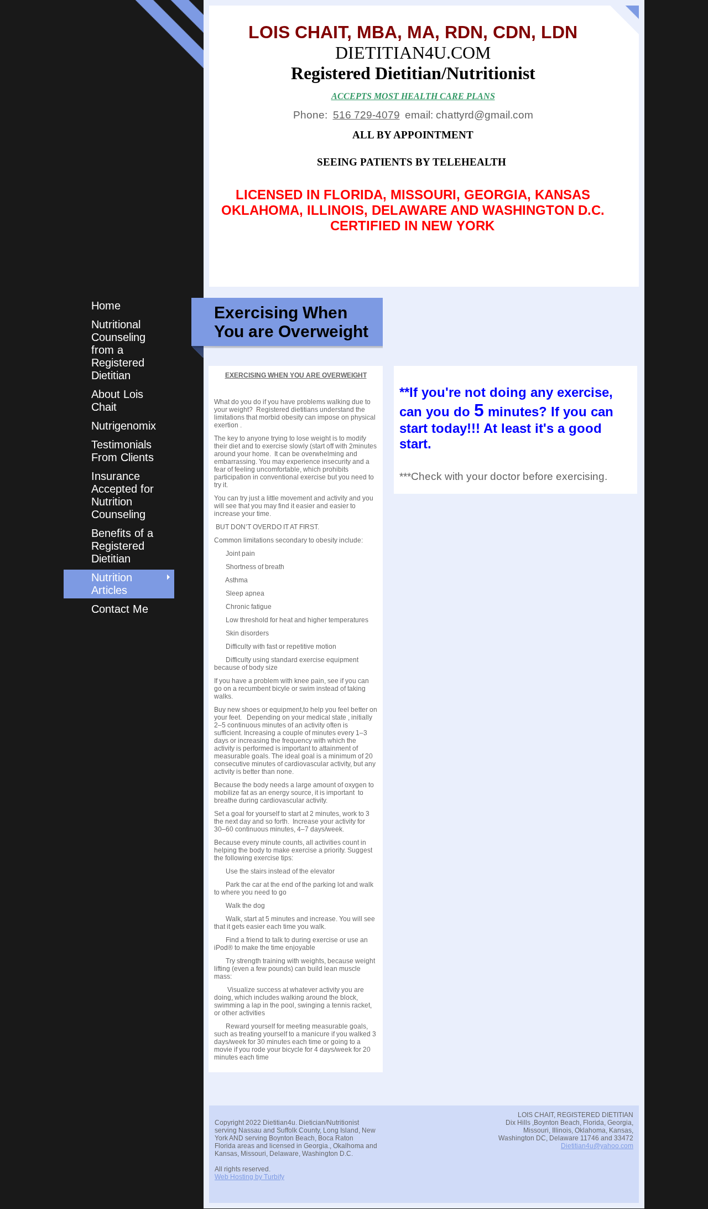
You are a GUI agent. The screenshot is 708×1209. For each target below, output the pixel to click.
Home (106, 305)
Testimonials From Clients (122, 450)
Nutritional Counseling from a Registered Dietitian (118, 349)
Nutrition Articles (111, 583)
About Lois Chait (117, 400)
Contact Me (119, 609)
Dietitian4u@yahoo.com (597, 1146)
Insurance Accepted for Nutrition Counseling (122, 495)
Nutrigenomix (123, 426)
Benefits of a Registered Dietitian (122, 546)
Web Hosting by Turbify (249, 1177)
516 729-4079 (366, 115)
